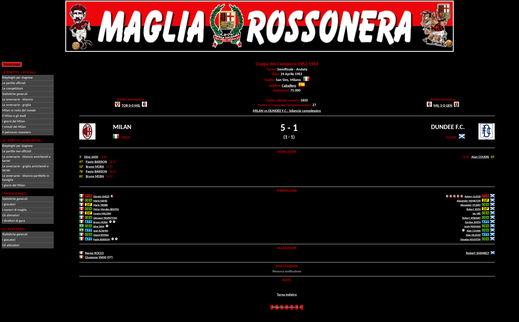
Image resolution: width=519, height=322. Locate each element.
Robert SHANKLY (477, 253)
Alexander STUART (470, 205)
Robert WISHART (471, 218)
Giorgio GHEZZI (101, 196)
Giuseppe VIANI (95, 257)
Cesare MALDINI (102, 213)
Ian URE (477, 213)
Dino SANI (91, 157)
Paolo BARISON (96, 162)
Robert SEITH (473, 209)
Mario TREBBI (100, 205)
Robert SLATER (473, 196)
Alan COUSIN (480, 157)
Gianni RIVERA (101, 235)
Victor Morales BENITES (106, 209)
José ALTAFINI (100, 231)
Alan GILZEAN (473, 235)
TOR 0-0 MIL (131, 106)
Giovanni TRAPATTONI (105, 218)
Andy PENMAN (472, 226)
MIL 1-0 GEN (442, 106)
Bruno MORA (95, 166)
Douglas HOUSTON (470, 239)
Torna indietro (287, 294)
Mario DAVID (100, 201)
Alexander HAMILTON (469, 201)
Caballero (289, 86)
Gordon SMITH (473, 222)
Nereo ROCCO (94, 253)
